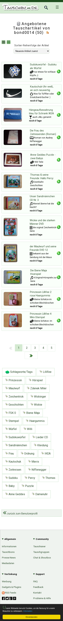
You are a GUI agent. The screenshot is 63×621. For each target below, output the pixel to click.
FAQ (35, 581)
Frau (11, 453)
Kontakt (37, 592)
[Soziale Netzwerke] (9, 598)
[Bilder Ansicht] (9, 42)
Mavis (35, 461)
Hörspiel (37, 380)
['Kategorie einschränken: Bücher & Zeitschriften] (31, 138)
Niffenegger (38, 469)
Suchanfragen (50, 404)
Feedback (38, 587)
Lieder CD (41, 437)
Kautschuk (14, 461)
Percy (31, 478)
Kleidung (42, 445)
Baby (11, 486)
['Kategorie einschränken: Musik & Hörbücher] (31, 182)
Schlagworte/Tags (21, 372)
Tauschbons (8, 552)
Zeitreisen (14, 469)
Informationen (9, 546)
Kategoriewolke (49, 416)
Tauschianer (39, 546)
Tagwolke (52, 421)
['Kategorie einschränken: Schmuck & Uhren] (31, 94)
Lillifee (46, 372)
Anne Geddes (16, 494)
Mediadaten (8, 563)
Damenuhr (41, 494)
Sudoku (13, 478)
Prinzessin (15, 380)
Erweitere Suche (48, 398)
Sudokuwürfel (16, 437)
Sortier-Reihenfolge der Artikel (31, 45)
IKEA (47, 453)
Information (27, 611)
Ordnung (28, 453)
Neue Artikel (51, 391)
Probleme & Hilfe (42, 598)
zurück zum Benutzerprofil (21, 513)
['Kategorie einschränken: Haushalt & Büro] (30, 117)
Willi (29, 429)
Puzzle (29, 486)
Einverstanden (31, 617)
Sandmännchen (17, 445)
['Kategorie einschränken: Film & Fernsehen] (31, 227)
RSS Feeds (10, 592)
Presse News (9, 557)
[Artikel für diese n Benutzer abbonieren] (47, 32)
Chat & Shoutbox (42, 557)
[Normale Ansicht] (3, 42)
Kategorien (52, 386)
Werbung (6, 581)
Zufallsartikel (50, 410)
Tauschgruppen (41, 552)
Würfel (12, 429)
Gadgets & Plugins (11, 587)
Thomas (50, 478)
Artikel (5, 385)
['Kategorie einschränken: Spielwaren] (32, 72)
